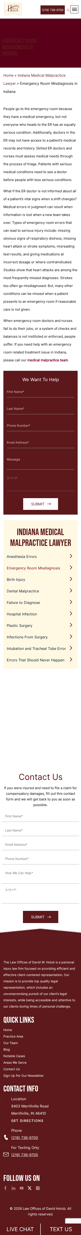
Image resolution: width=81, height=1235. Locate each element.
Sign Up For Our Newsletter (23, 1075)
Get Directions (27, 1121)
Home (8, 75)
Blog (6, 1049)
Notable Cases (14, 1056)
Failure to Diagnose (23, 602)
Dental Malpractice (23, 591)
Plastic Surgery (19, 625)
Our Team (10, 1043)
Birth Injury (16, 579)
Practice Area (13, 1036)
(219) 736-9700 (52, 10)
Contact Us (11, 1069)
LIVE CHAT (20, 1229)
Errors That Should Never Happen (35, 660)
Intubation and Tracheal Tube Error (36, 648)
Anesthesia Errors (22, 556)
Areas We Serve (15, 1062)
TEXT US (61, 1229)
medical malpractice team (47, 360)
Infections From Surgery (27, 637)
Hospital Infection (22, 614)
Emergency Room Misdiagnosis (33, 568)
